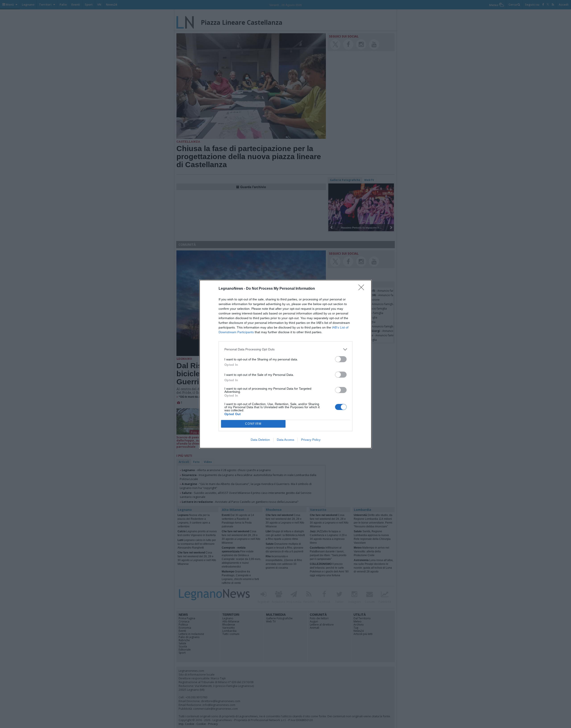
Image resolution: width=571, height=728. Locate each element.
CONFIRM (253, 423)
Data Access (285, 439)
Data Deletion (260, 439)
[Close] (362, 289)
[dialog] (285, 364)
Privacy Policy (311, 439)
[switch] (341, 359)
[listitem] (285, 349)
